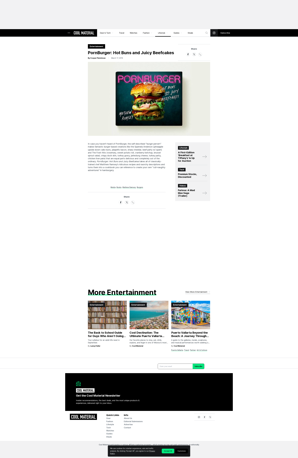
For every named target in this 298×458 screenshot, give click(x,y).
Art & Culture (202, 350)
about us (128, 418)
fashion (109, 421)
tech (108, 427)
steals (190, 33)
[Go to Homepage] (84, 33)
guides (109, 433)
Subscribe (225, 33)
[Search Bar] (206, 33)
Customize (182, 451)
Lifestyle (161, 33)
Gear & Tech (105, 33)
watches (110, 430)
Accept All (168, 451)
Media (113, 187)
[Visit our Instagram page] (214, 32)
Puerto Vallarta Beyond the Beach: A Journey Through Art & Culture (189, 336)
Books (119, 187)
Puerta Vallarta (177, 350)
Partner (193, 350)
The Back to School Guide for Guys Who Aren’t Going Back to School (106, 336)
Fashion (146, 33)
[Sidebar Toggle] (69, 33)
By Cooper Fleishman (97, 58)
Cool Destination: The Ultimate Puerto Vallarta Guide (146, 336)
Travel (121, 33)
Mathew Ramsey (129, 187)
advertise (128, 424)
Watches (133, 33)
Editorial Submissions (133, 421)
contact (127, 427)
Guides (176, 33)
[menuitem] (106, 33)
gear (108, 418)
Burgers (140, 187)
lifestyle (110, 424)
